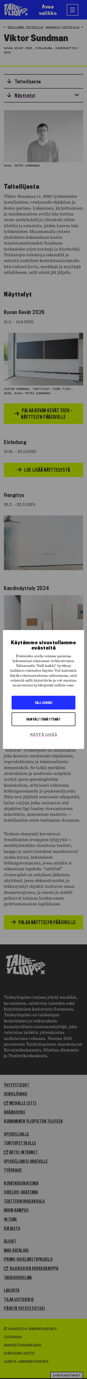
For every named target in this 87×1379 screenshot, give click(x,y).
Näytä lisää (43, 735)
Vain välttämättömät (43, 719)
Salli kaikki (43, 702)
